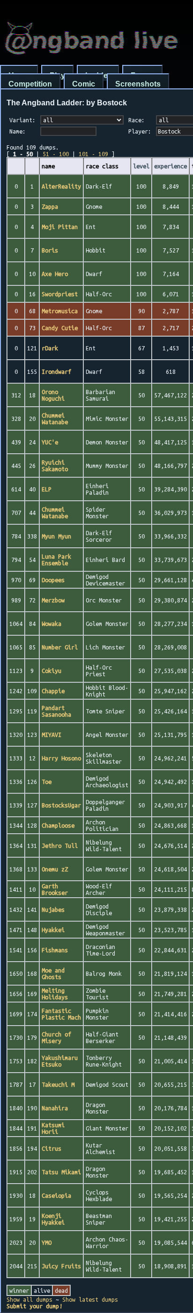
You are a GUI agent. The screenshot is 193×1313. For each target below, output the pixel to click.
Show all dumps (29, 1299)
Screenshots (138, 84)
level (141, 166)
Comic (83, 84)
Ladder (98, 75)
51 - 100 (56, 153)
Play (57, 75)
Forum (142, 75)
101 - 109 (93, 153)
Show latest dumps (90, 1299)
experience (170, 166)
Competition (30, 84)
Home (19, 75)
